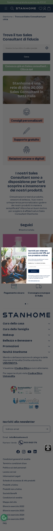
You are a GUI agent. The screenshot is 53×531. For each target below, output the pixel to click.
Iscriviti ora (33, 271)
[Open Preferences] (4, 517)
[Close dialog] (50, 249)
